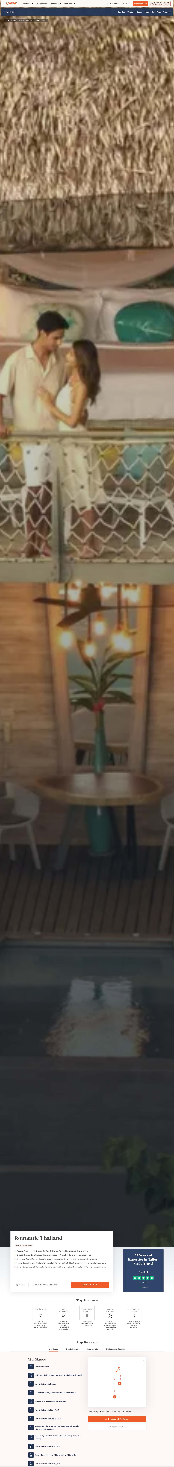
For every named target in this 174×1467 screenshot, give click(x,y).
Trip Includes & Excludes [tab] (115, 1349)
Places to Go (149, 12)
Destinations (15, 20)
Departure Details (118, 1427)
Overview (121, 12)
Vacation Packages (134, 12)
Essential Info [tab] (92, 1349)
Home (7, 20)
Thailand (28, 20)
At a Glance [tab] (53, 1349)
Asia (22, 20)
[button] (114, 1397)
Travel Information (163, 12)
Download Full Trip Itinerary (118, 1419)
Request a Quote (140, 4)
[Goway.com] (11, 3)
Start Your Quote (90, 1285)
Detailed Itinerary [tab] (72, 1349)
